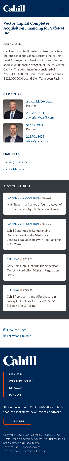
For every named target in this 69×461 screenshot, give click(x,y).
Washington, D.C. (21, 381)
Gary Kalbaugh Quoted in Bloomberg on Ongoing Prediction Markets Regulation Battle (33, 270)
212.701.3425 (35, 136)
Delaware (16, 387)
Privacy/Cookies (30, 446)
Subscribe (17, 421)
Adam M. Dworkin (40, 101)
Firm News (13, 259)
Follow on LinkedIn (18, 336)
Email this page (16, 330)
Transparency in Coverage (18, 450)
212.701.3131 (35, 113)
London (15, 394)
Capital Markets (13, 169)
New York (16, 374)
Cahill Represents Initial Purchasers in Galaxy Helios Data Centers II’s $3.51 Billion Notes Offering (31, 301)
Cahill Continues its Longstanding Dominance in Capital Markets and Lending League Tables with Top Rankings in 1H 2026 (34, 237)
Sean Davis (34, 125)
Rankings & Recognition (23, 197)
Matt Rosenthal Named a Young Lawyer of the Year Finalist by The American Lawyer (34, 207)
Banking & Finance (15, 162)
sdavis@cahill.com (37, 141)
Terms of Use (10, 446)
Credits (40, 450)
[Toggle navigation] (62, 9)
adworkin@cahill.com (40, 117)
